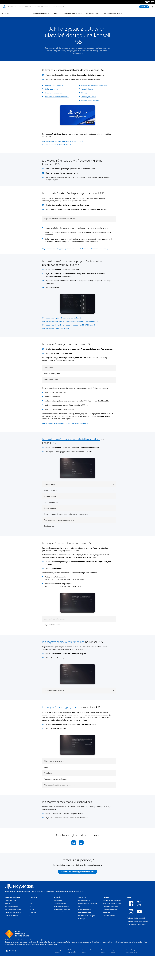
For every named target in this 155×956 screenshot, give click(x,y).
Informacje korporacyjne (13, 913)
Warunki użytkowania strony (89, 951)
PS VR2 (32, 907)
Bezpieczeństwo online (112, 13)
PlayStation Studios (11, 907)
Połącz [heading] (129, 897)
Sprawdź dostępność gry (54, 85)
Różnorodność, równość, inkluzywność (62, 911)
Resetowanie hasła (84, 913)
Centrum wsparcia (84, 900)
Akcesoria (35, 7)
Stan (79, 907)
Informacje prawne (58, 951)
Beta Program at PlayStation (136, 924)
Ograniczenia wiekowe (110, 907)
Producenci (106, 913)
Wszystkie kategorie (41, 13)
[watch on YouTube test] (90, 122)
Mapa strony (103, 951)
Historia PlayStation (11, 916)
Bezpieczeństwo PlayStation (87, 903)
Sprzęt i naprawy (93, 13)
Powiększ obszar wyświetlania (57, 97)
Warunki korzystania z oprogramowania (133, 951)
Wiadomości (44, 7)
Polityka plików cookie (115, 951)
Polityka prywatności (72, 951)
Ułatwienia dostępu (60, 903)
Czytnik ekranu (87, 89)
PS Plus (27, 7)
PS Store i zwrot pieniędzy (71, 13)
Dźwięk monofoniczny (90, 100)
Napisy (84, 93)
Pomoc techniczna (57, 7)
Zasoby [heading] (106, 897)
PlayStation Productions (13, 910)
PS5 (15, 7)
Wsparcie (5, 13)
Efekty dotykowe (51, 89)
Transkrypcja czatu (88, 97)
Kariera (7, 903)
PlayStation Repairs (84, 910)
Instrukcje (81, 919)
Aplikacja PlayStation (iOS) (136, 918)
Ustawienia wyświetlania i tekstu (94, 85)
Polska (11, 951)
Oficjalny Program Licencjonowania (109, 917)
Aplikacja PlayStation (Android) (137, 921)
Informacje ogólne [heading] (12, 897)
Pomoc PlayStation (23, 891)
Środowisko (58, 900)
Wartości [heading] (57, 897)
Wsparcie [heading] (82, 897)
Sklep (9, 7)
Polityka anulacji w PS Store (112, 903)
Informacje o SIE (10, 900)
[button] (77, 115)
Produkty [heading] (33, 897)
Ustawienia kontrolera (53, 93)
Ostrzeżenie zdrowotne (110, 910)
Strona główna (10, 891)
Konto (55, 13)
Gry (20, 7)
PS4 (31, 903)
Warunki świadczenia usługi (112, 900)
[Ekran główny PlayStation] (4, 6)
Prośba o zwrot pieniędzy (86, 916)
